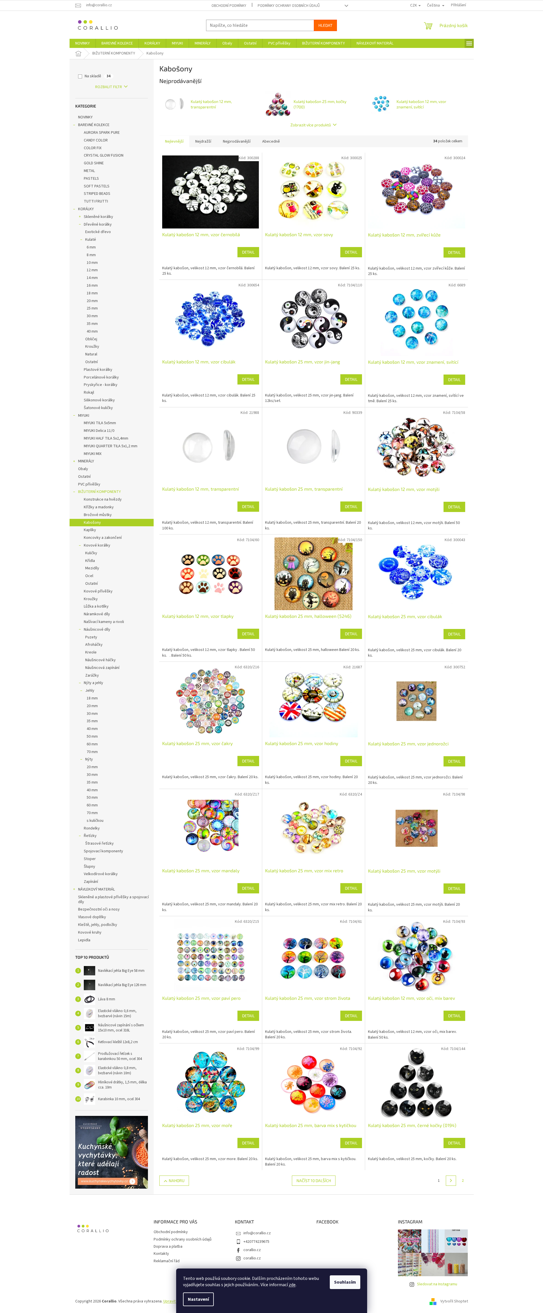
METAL (89, 171)
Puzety (91, 637)
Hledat (325, 25)
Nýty (89, 759)
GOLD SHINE (94, 163)
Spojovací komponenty (103, 851)
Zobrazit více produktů (310, 124)
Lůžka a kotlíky (96, 606)
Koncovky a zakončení (103, 538)
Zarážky (92, 675)
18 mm (92, 293)
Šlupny (89, 866)
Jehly (89, 690)
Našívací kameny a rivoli (104, 622)
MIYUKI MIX (92, 454)
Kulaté (90, 239)
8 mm (91, 255)
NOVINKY (85, 117)
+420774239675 (256, 1242)
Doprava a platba (168, 1246)
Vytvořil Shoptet (454, 1301)
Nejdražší (203, 141)
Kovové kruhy (89, 932)
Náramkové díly (97, 614)
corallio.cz (252, 1250)
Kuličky (91, 553)
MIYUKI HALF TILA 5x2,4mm (106, 438)
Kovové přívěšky (98, 591)
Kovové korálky (97, 545)
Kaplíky (90, 530)
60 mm (92, 744)
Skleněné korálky (98, 217)
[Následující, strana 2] (451, 1181)
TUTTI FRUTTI (96, 201)
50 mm (92, 736)
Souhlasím (345, 1282)
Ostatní (91, 362)
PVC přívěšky (89, 484)
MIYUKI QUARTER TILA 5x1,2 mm (110, 446)
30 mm (92, 316)
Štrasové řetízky (99, 843)
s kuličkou (95, 821)
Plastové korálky (98, 370)
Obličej (91, 339)
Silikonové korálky (99, 400)
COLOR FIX (92, 148)
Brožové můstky (98, 515)
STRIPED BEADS (97, 194)
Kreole (91, 652)
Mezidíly (92, 568)
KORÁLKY (86, 209)
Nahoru (176, 1180)
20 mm (92, 301)
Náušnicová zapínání (102, 668)
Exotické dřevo (98, 232)
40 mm (92, 331)
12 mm (92, 270)
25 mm (92, 308)
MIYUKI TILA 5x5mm (100, 423)
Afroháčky (94, 645)
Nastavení (198, 1299)
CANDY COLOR (96, 140)
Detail (248, 252)
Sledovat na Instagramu (437, 1284)
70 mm (92, 752)
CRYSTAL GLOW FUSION (103, 155)
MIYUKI (83, 415)
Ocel (89, 576)
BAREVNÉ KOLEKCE (93, 125)
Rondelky (92, 828)
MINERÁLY (86, 461)
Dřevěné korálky (98, 224)
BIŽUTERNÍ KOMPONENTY (99, 492)
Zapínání (91, 882)
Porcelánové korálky (101, 377)
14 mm (92, 278)
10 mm (92, 263)
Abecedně (271, 141)
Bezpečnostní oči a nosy (99, 909)
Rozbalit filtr (108, 87)
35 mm (92, 324)
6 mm (91, 247)
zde (292, 1285)
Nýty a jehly (93, 683)
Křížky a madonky (99, 507)
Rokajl (89, 392)
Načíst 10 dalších (313, 1180)
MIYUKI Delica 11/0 (99, 431)
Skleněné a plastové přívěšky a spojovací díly (113, 899)
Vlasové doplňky (92, 917)
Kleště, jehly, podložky (97, 925)
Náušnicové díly (97, 629)
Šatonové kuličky (98, 408)
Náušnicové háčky (100, 660)
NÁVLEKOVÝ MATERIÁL (96, 889)
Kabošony (92, 522)
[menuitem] (82, 43)
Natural (91, 354)
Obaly (83, 469)
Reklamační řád (167, 1261)
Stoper (90, 859)
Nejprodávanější (237, 141)
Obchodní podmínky (228, 5)
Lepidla (84, 940)
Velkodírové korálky (101, 874)
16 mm (92, 285)
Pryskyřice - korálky (100, 385)
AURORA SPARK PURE (102, 132)
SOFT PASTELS (96, 186)
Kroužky (92, 346)
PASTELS (91, 178)
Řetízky (90, 836)
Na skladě (98, 76)
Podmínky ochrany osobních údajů (289, 5)
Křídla (90, 561)
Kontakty (161, 1254)
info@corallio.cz (257, 1233)
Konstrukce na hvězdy (103, 499)
